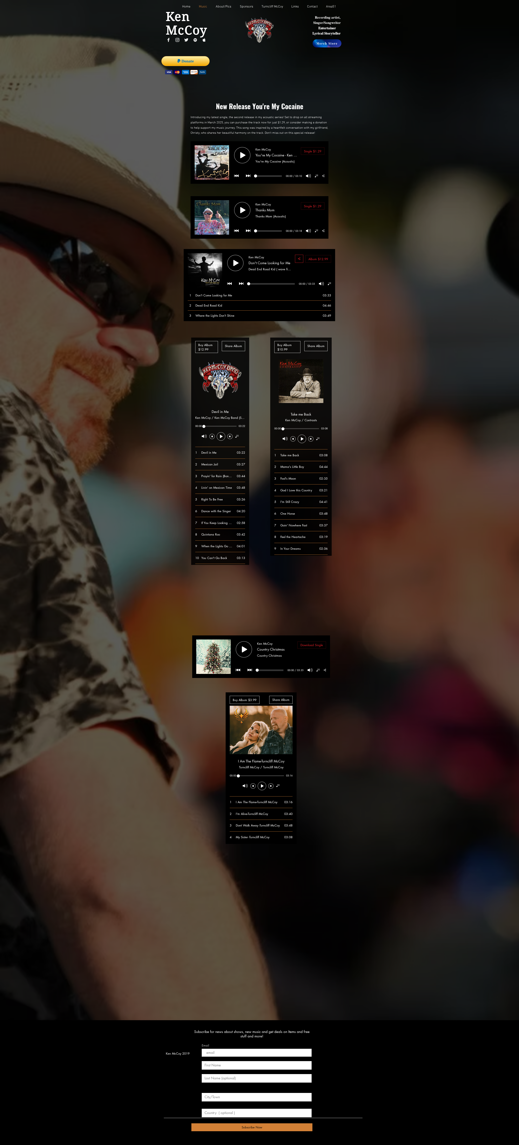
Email (205, 1045)
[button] (274, 6)
